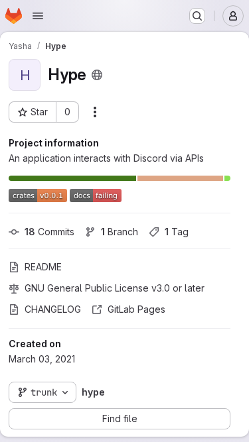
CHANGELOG (53, 309)
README (43, 266)
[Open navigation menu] (37, 16)
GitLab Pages (136, 309)
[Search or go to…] (197, 16)
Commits (49, 231)
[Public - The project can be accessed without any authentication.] (97, 75)
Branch (119, 231)
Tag (177, 231)
